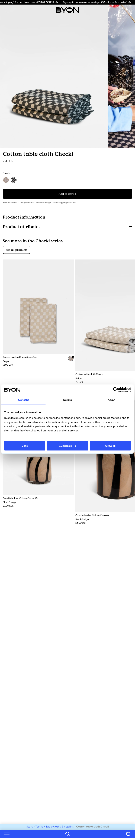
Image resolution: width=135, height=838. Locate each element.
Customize (65, 445)
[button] (67, 217)
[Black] (14, 180)
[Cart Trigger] (128, 834)
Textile (39, 826)
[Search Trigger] (67, 834)
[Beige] (6, 180)
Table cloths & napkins (60, 826)
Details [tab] (67, 399)
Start (29, 826)
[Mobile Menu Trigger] (6, 834)
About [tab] (111, 399)
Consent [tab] (23, 399)
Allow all (110, 445)
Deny (25, 445)
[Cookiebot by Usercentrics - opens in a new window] (115, 389)
